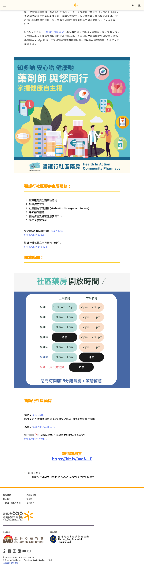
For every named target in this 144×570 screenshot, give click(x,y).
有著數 (29, 499)
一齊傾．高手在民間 (12, 503)
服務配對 (7, 495)
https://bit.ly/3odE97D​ (43, 426)
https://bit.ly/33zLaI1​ (35, 234)
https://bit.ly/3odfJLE (72, 459)
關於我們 (30, 503)
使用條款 (14, 563)
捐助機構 (53, 532)
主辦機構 (6, 532)
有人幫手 (7, 499)
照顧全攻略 (31, 495)
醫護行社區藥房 (55, 32)
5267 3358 (57, 230)
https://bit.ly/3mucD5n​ (36, 246)
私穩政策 (6, 563)
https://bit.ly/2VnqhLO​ (36, 439)
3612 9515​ (38, 414)
